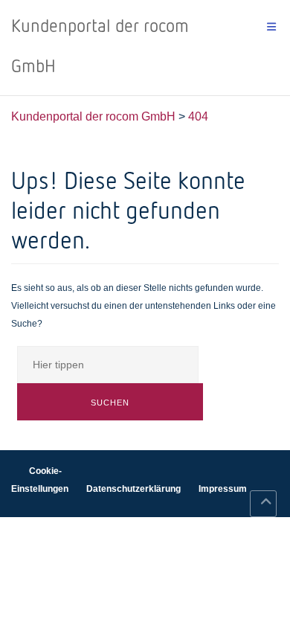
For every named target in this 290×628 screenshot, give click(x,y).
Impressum (223, 489)
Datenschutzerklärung (133, 489)
